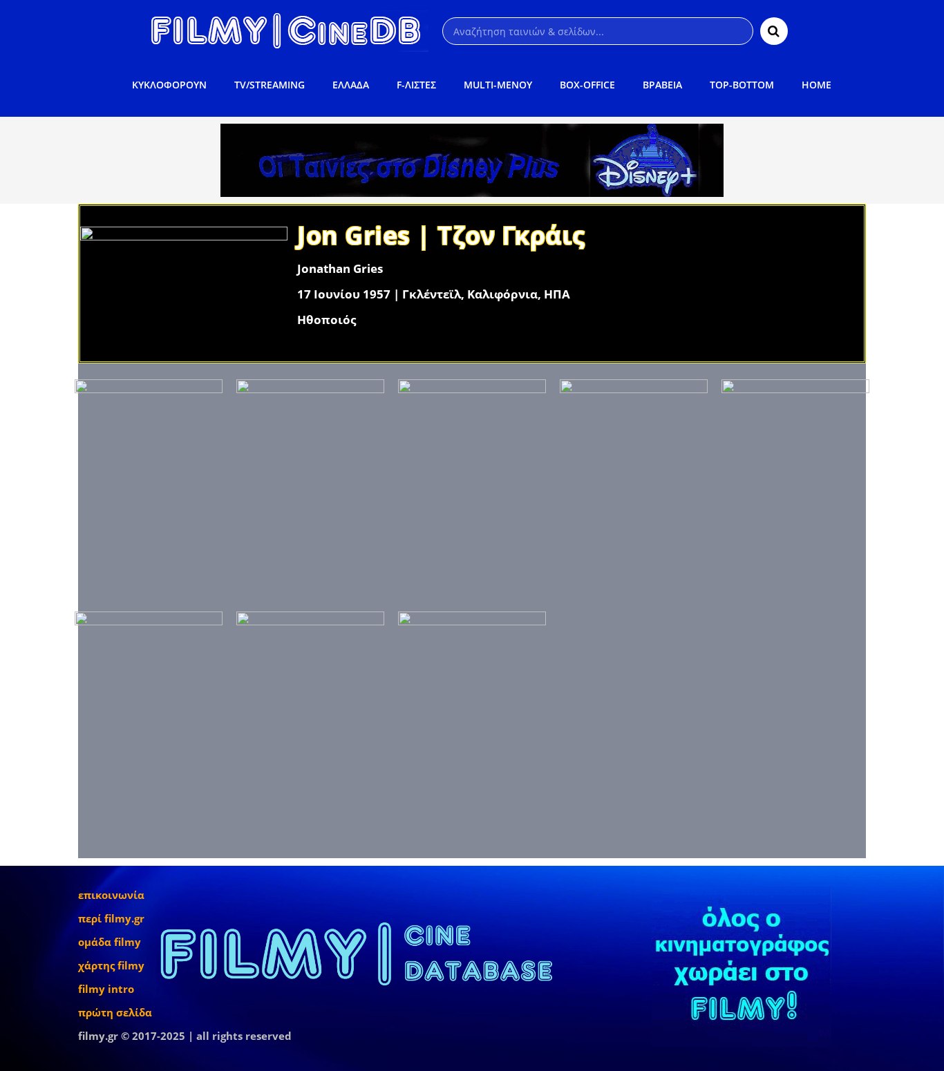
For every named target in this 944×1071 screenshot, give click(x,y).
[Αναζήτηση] (774, 31)
